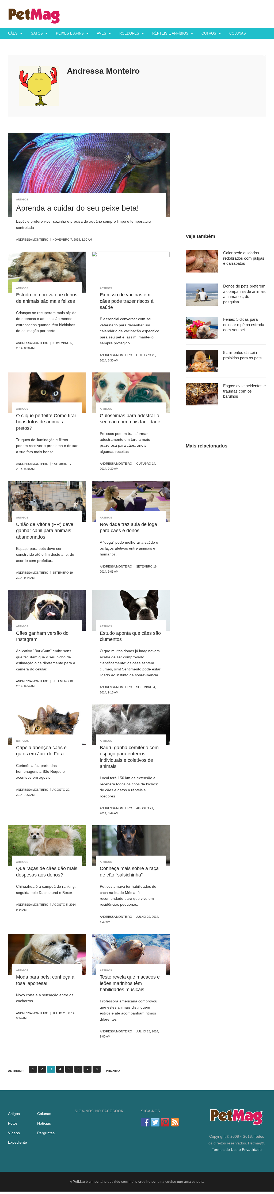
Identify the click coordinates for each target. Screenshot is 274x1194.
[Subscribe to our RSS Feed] (175, 1122)
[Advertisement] (226, 166)
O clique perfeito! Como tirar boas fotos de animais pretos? (46, 422)
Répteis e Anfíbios (170, 33)
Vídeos (34, 44)
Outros (208, 33)
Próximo (113, 1070)
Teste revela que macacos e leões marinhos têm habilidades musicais (130, 983)
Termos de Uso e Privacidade (237, 1149)
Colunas (237, 33)
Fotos (14, 44)
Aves (101, 33)
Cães (13, 33)
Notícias (22, 740)
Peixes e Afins (70, 33)
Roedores (129, 33)
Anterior (16, 1070)
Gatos (37, 33)
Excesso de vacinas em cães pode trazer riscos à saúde (127, 301)
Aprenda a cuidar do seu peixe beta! (77, 208)
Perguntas (60, 44)
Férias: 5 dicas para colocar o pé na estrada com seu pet (243, 324)
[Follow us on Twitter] (155, 1122)
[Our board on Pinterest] (165, 1122)
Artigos (22, 199)
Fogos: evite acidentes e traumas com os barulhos (244, 390)
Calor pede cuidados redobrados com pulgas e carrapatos (243, 258)
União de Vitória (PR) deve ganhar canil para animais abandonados (44, 531)
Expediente (17, 1142)
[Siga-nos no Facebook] (145, 1122)
